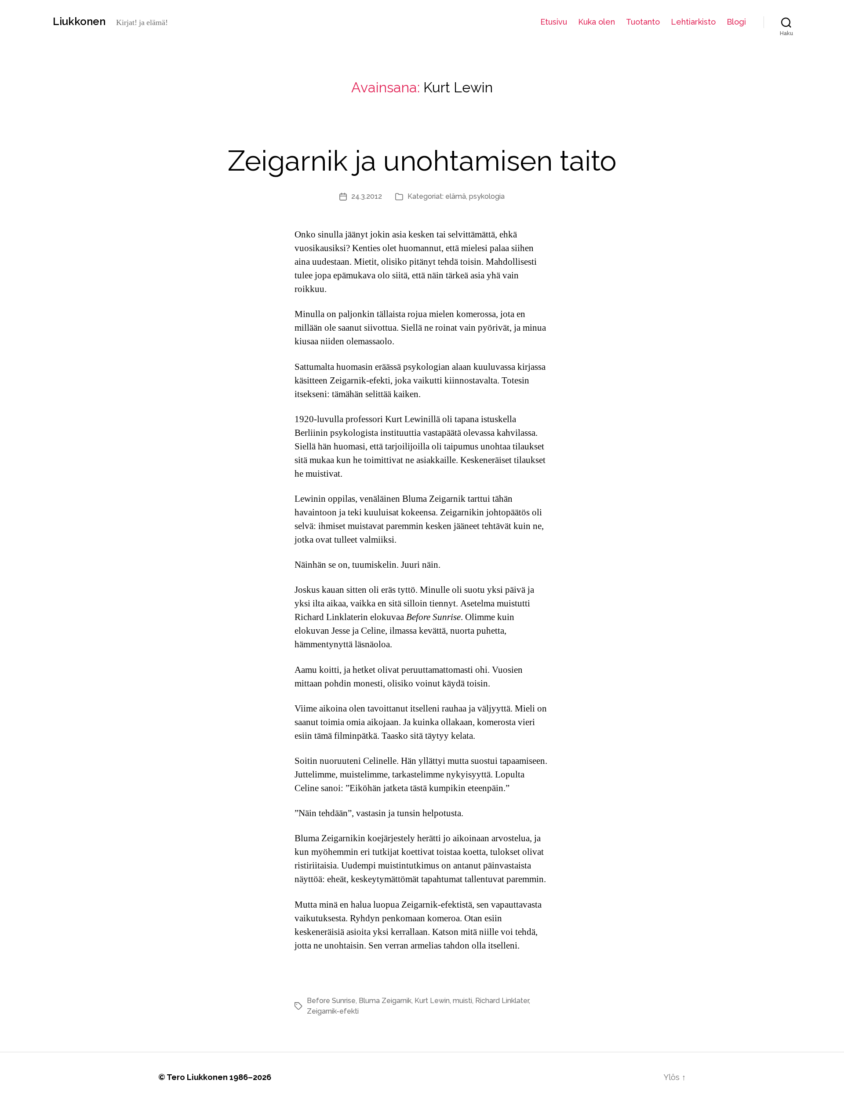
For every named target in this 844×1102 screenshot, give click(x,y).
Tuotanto (643, 21)
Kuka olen (596, 21)
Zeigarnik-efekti (333, 1011)
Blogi (736, 21)
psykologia (487, 196)
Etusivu (553, 21)
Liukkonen (79, 21)
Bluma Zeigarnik (385, 1000)
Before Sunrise (331, 1000)
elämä (455, 196)
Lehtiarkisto (693, 21)
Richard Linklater (502, 1000)
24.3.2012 (366, 196)
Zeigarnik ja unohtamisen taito (422, 160)
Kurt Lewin (432, 1000)
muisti (462, 1000)
